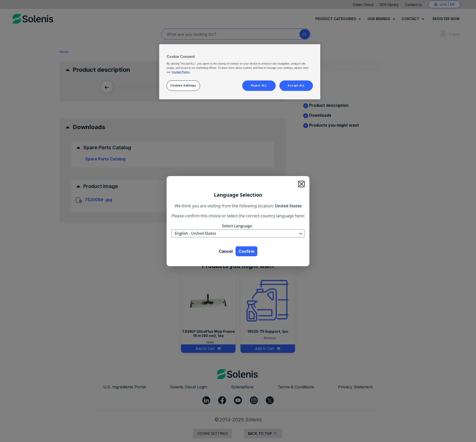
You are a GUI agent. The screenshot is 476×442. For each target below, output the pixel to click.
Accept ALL (296, 85)
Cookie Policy (181, 72)
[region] (239, 71)
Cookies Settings (183, 85)
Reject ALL (259, 85)
